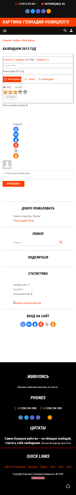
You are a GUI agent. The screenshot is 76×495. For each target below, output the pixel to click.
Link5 (60, 466)
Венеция (32, 466)
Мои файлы (29, 40)
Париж (43, 466)
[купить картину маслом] (27, 303)
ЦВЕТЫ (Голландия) (15, 466)
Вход (31, 220)
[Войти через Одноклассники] (16, 155)
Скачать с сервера (14, 59)
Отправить (13, 183)
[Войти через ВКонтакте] (16, 134)
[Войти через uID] (16, 129)
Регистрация (20, 220)
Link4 (52, 466)
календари (47, 79)
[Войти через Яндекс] (16, 145)
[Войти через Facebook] (16, 139)
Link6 (69, 466)
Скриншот (41, 59)
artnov (31, 79)
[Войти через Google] (16, 150)
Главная (7, 40)
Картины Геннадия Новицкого (36, 22)
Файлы (17, 40)
